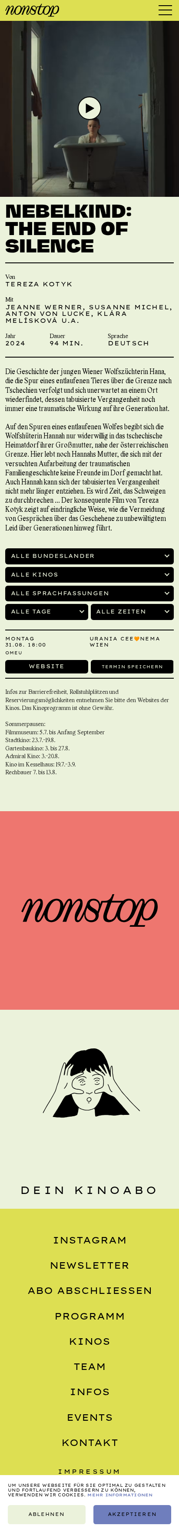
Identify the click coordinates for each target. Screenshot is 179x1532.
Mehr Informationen (119, 1494)
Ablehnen (46, 1514)
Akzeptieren (132, 1514)
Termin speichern (132, 666)
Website (47, 666)
